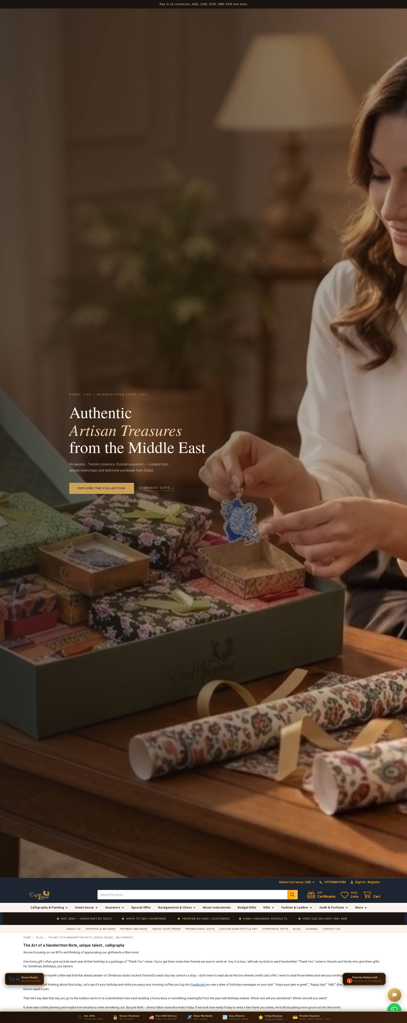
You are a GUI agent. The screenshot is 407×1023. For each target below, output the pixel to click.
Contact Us (331, 929)
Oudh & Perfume (331, 907)
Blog (297, 929)
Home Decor (84, 907)
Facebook (198, 984)
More (359, 907)
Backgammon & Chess (175, 907)
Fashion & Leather (294, 907)
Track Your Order (166, 929)
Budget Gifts (247, 907)
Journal (311, 929)
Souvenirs (112, 907)
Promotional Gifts (200, 929)
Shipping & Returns (100, 929)
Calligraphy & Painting (47, 907)
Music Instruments (217, 907)
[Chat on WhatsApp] (394, 1010)
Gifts (266, 907)
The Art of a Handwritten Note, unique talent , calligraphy (73, 945)
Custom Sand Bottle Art (238, 929)
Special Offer (141, 907)
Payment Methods (133, 929)
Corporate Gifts (275, 929)
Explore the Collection (101, 488)
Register (374, 882)
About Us (74, 929)
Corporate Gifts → (156, 487)
